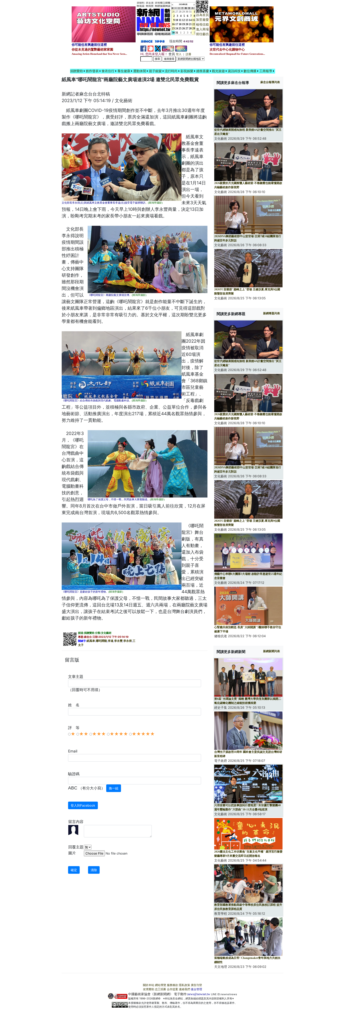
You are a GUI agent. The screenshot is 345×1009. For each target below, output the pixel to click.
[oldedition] (181, 48)
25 (180, 28)
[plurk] (151, 48)
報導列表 (270, 82)
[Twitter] (158, 48)
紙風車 (91, 640)
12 (183, 20)
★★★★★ (143, 733)
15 (193, 20)
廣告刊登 (196, 985)
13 (186, 20)
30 (186, 11)
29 (183, 11)
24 (176, 28)
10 (176, 20)
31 (190, 11)
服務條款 (172, 985)
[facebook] (143, 48)
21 (190, 24)
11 (180, 20)
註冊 (188, 54)
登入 (178, 54)
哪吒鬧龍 (101, 640)
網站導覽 (160, 985)
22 (193, 24)
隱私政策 (184, 985)
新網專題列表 (271, 313)
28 (180, 11)
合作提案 (172, 989)
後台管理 (196, 989)
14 (190, 20)
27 (176, 11)
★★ (83, 733)
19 (183, 24)
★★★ (99, 733)
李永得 (127, 640)
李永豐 (118, 640)
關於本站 (148, 985)
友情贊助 (148, 989)
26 (183, 28)
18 (180, 24)
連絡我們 (184, 989)
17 (176, 24)
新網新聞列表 (271, 651)
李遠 (110, 640)
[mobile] (168, 48)
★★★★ (119, 733)
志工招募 (160, 989)
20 (186, 24)
